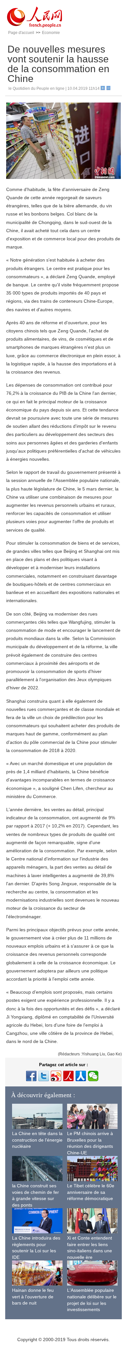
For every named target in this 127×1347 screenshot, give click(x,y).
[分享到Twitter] (43, 1076)
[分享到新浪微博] (56, 1076)
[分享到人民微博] (68, 1076)
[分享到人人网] (81, 1076)
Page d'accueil (21, 32)
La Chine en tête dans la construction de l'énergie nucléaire (37, 1140)
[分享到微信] (93, 1076)
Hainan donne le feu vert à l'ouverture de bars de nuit (33, 1297)
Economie (51, 32)
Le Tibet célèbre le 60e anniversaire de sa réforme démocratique (90, 1192)
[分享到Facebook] (31, 1076)
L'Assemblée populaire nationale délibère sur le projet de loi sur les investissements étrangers (92, 1303)
